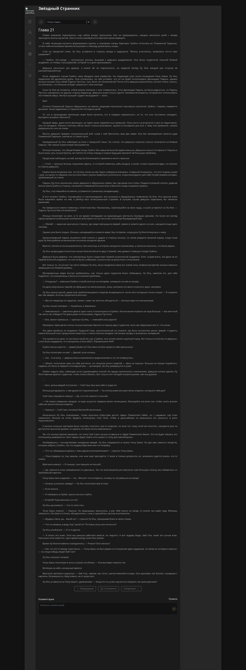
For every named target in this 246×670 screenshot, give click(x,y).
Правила (173, 598)
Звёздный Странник (59, 8)
